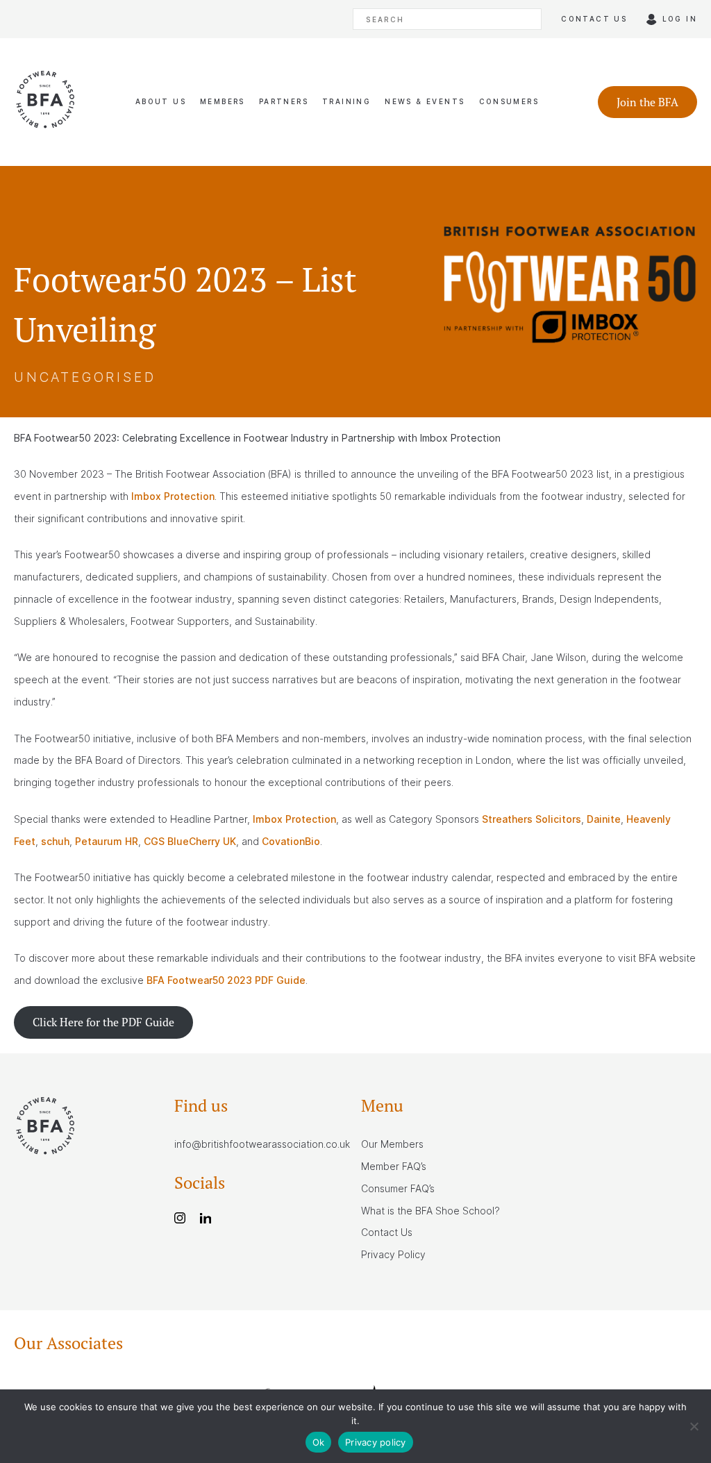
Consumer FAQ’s (398, 1188)
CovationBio (291, 841)
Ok (318, 1442)
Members (222, 101)
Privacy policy (375, 1442)
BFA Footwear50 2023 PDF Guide (226, 980)
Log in (679, 19)
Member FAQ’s (393, 1166)
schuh (55, 841)
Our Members (392, 1144)
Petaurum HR (106, 841)
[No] (694, 1426)
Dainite (604, 819)
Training (346, 101)
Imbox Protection (173, 496)
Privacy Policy (393, 1254)
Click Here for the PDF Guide (103, 1022)
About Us (160, 101)
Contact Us (386, 1232)
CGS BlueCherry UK (190, 841)
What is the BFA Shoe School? (430, 1211)
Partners (283, 101)
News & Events (425, 101)
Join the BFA (647, 102)
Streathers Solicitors (531, 819)
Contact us (594, 19)
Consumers (509, 101)
